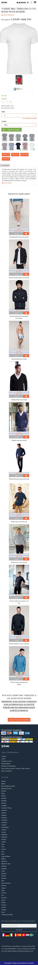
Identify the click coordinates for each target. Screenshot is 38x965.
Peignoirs (3, 873)
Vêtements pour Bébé (7, 914)
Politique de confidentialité (8, 766)
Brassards (3, 798)
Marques (3, 781)
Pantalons (3, 866)
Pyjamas (3, 888)
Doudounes (4, 837)
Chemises (3, 825)
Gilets (2, 846)
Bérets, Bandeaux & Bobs (8, 786)
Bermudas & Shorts (6, 788)
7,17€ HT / (16, 19)
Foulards (3, 842)
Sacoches (3, 893)
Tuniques (3, 910)
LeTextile (4, 2)
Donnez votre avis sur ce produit (19, 719)
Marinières (4, 861)
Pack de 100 (24, 154)
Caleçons (3, 803)
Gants (2, 844)
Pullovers (3, 885)
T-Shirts (3, 907)
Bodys (3, 793)
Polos (2, 880)
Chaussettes (4, 820)
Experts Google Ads (6, 771)
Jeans (2, 851)
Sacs (2, 895)
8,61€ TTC (26, 19)
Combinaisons (5, 827)
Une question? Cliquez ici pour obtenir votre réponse (19, 963)
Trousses (3, 905)
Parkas (3, 871)
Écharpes (3, 839)
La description (5, 165)
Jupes (2, 854)
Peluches (3, 876)
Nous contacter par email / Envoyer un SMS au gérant (15, 768)
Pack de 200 (6, 159)
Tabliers (3, 902)
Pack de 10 (6, 154)
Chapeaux (3, 815)
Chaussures (4, 822)
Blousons (3, 791)
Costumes (3, 829)
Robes (3, 890)
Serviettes (3, 897)
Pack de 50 (15, 154)
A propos (3, 756)
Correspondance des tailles (30, 118)
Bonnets (3, 796)
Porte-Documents (5, 883)
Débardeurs (4, 834)
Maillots (3, 859)
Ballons (3, 783)
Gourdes (3, 849)
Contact (3, 758)
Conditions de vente (6, 761)
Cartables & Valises (6, 808)
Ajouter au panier (12, 130)
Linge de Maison (5, 856)
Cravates (3, 832)
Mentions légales (5, 763)
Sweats (3, 900)
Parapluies (4, 868)
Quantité (4, 99)
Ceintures (3, 812)
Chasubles (4, 817)
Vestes (3, 912)
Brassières (4, 800)
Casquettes (4, 810)
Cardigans (4, 805)
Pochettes (3, 878)
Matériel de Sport (6, 863)
